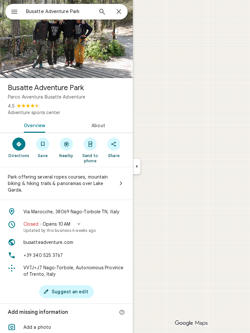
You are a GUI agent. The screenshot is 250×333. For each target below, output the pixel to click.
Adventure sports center (34, 112)
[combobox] (59, 11)
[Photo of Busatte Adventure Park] (66, 39)
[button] (66, 227)
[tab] (33, 125)
